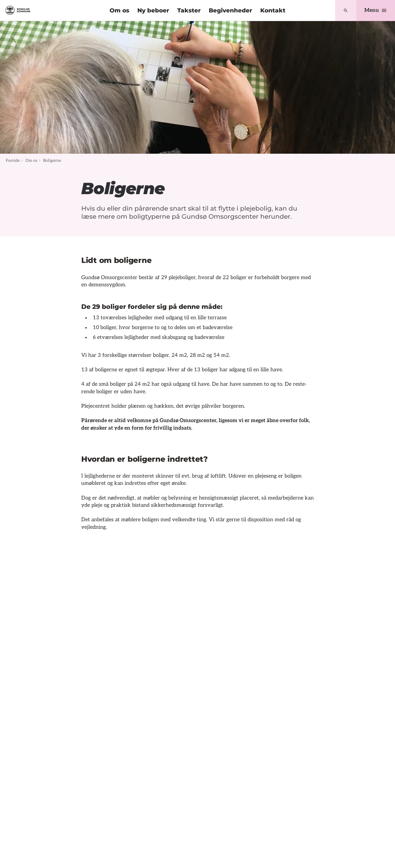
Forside (13, 160)
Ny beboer (153, 10)
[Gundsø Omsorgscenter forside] (18, 10)
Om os (119, 10)
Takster (189, 10)
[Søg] (345, 10)
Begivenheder (230, 10)
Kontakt (272, 10)
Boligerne (52, 160)
